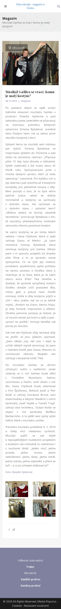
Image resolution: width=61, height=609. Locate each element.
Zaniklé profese (31, 579)
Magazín (9, 18)
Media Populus (46, 601)
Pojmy (30, 566)
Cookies (17, 605)
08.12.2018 (11, 100)
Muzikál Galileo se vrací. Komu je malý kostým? (30, 94)
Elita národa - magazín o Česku (30, 6)
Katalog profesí (30, 585)
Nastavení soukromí (36, 605)
